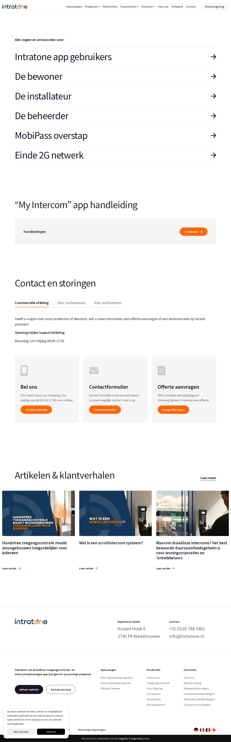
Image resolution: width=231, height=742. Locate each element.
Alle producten (156, 704)
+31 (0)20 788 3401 (36, 409)
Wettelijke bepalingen (92, 730)
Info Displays (155, 688)
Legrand (136, 738)
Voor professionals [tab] (71, 302)
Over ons (163, 6)
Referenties (110, 6)
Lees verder (9, 568)
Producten (91, 6)
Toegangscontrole (158, 683)
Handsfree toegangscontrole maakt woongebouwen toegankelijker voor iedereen (34, 547)
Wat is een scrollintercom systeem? (111, 542)
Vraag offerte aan (173, 409)
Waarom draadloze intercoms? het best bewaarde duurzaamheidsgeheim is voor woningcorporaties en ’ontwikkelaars (191, 550)
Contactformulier (105, 409)
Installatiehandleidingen (199, 694)
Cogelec (123, 738)
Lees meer (208, 478)
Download (190, 231)
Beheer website (29, 689)
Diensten (147, 6)
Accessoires (154, 699)
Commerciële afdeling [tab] (32, 302)
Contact (191, 6)
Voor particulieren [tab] (107, 302)
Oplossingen (74, 6)
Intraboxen (154, 694)
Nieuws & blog (192, 683)
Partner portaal (61, 689)
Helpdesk (177, 6)
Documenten (128, 6)
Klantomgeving (214, 6)
